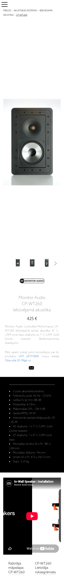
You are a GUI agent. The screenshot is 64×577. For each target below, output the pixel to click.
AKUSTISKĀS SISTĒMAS (25, 10)
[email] (31, 368)
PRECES (7, 10)
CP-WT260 (21, 15)
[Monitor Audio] (32, 281)
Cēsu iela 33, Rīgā (16, 360)
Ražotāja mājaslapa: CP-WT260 (16, 568)
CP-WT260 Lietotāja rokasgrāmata (45, 568)
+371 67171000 (28, 356)
